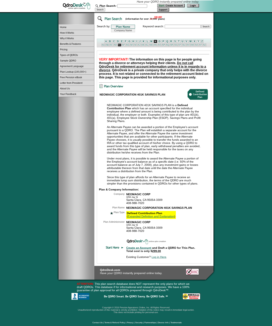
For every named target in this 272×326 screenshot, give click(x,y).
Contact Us (97, 322)
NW (192, 45)
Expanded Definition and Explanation (151, 216)
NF (123, 45)
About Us (65, 88)
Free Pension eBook (71, 77)
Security (139, 322)
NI (136, 45)
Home (63, 27)
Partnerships (150, 322)
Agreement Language (72, 66)
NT (180, 45)
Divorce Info (163, 322)
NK (143, 45)
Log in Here (159, 257)
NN (155, 45)
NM (151, 45)
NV (188, 45)
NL (147, 45)
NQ (167, 45)
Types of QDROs (69, 55)
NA (103, 45)
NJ (139, 45)
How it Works (67, 32)
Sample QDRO (68, 60)
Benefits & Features (70, 44)
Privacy (130, 322)
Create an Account (138, 247)
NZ (204, 45)
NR (171, 45)
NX (196, 45)
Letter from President (71, 83)
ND (115, 45)
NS (176, 45)
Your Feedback (68, 94)
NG (127, 45)
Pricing (64, 49)
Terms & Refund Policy (114, 322)
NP (163, 45)
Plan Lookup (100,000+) (73, 71)
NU (184, 45)
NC (111, 45)
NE (119, 45)
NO (159, 45)
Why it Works (67, 38)
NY (200, 45)
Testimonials (176, 322)
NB (107, 45)
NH (131, 45)
